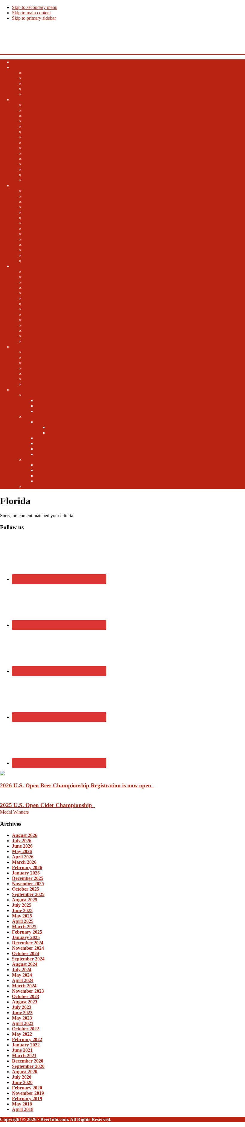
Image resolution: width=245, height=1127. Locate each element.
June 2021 (22, 1050)
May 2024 (22, 974)
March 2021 (24, 1055)
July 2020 (21, 1077)
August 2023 (24, 1001)
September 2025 (28, 894)
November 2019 (28, 1093)
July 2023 (21, 1007)
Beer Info (10, 34)
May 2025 (22, 915)
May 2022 (22, 1034)
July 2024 (21, 969)
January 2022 (26, 1044)
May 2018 (22, 1103)
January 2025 (26, 937)
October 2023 (25, 996)
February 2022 (27, 1039)
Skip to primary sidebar (34, 18)
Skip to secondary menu (34, 7)
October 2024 (25, 953)
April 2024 (22, 980)
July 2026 (21, 840)
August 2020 (24, 1071)
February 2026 (27, 867)
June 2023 (22, 1012)
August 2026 (24, 835)
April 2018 (22, 1109)
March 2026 (24, 862)
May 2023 (22, 1017)
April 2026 (22, 856)
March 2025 (24, 926)
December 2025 (27, 878)
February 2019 (27, 1098)
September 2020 (28, 1066)
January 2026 (26, 872)
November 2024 (28, 948)
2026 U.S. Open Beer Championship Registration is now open (77, 785)
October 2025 (25, 889)
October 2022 (25, 1028)
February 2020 (27, 1087)
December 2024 (27, 942)
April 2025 (22, 921)
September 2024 (28, 958)
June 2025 (22, 910)
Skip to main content (31, 12)
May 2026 (22, 851)
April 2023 (22, 1023)
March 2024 (24, 985)
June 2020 (22, 1082)
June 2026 (22, 846)
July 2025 (21, 905)
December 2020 (27, 1060)
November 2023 (28, 991)
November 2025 (28, 883)
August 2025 (24, 899)
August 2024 (24, 964)
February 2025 (27, 931)
